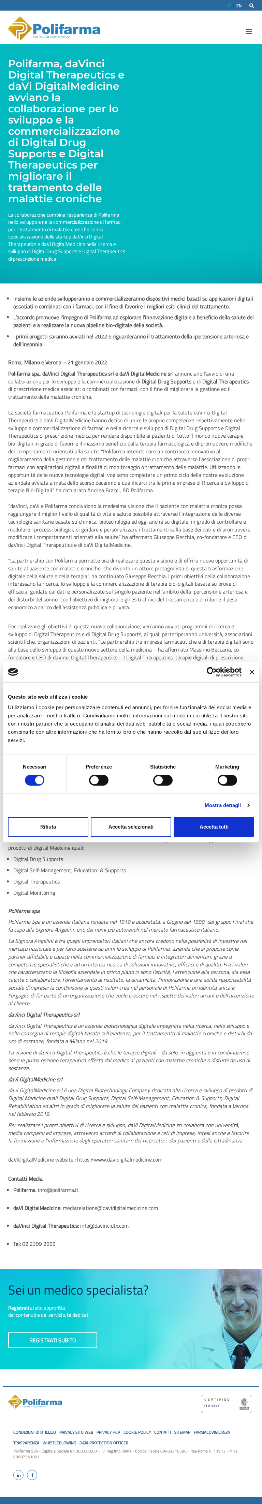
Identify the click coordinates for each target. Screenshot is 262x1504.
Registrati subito (52, 1340)
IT (229, 6)
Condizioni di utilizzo (34, 1432)
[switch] (98, 780)
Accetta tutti (214, 827)
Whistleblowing (59, 1443)
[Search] (251, 5)
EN (239, 6)
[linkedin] (18, 1475)
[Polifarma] (54, 28)
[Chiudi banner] (251, 672)
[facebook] (32, 1475)
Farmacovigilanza (212, 1432)
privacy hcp (108, 1432)
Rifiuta (48, 827)
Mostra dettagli (223, 805)
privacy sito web (76, 1432)
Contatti (162, 1432)
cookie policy (137, 1432)
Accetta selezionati (131, 827)
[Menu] (245, 31)
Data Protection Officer (103, 1443)
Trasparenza (26, 1443)
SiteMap (182, 1432)
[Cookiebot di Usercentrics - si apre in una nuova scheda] (212, 672)
